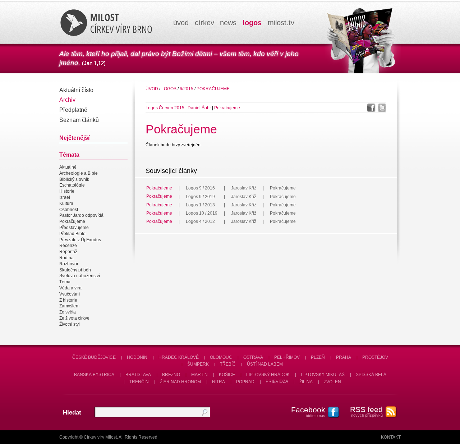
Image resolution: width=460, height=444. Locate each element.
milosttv (281, 23)
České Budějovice (94, 357)
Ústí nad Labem (265, 364)
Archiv (67, 100)
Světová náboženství (79, 276)
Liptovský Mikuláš (323, 374)
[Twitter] (382, 108)
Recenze (68, 245)
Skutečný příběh (75, 270)
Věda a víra (70, 287)
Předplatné (73, 110)
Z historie (68, 300)
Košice (227, 374)
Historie (66, 191)
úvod (181, 23)
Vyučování (69, 294)
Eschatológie (72, 185)
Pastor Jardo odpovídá (81, 215)
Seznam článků (79, 120)
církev (204, 23)
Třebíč (228, 364)
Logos (168, 88)
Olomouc (221, 357)
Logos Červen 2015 (165, 107)
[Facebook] (371, 108)
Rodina (66, 257)
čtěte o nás (308, 412)
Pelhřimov (287, 357)
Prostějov (375, 357)
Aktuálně (68, 167)
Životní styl (69, 324)
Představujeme (74, 227)
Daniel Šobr (200, 107)
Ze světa (67, 312)
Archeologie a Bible (78, 173)
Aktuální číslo (76, 90)
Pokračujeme (72, 221)
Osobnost (68, 209)
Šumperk (198, 364)
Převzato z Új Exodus (80, 239)
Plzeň (318, 357)
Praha (343, 357)
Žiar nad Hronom (180, 381)
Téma (64, 281)
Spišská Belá (371, 374)
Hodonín (137, 357)
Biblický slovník (74, 179)
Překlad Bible (72, 233)
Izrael (64, 197)
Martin (199, 374)
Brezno (171, 374)
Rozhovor (68, 263)
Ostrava (253, 357)
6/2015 (186, 88)
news (228, 23)
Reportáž (68, 251)
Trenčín (139, 381)
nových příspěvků (366, 411)
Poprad (245, 381)
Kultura (66, 203)
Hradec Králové (178, 357)
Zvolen (332, 381)
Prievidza (277, 381)
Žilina (306, 381)
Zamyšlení (69, 306)
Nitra (218, 381)
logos (252, 23)
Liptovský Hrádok (268, 374)
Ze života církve (74, 318)
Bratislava (138, 374)
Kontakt (391, 437)
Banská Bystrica (94, 374)
